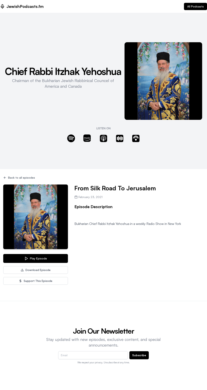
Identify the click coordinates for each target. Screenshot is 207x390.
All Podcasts (195, 6)
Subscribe (139, 355)
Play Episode (38, 258)
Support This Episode (38, 280)
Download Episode (38, 270)
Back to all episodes (21, 177)
